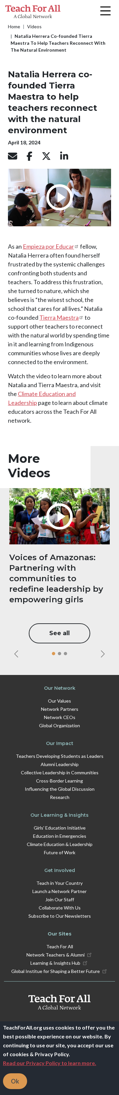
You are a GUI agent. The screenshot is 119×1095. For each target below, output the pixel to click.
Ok (15, 1081)
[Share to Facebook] (29, 156)
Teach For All (59, 946)
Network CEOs (59, 717)
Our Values (59, 701)
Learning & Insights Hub (55, 963)
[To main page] (59, 1002)
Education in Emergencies (59, 836)
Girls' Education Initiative (60, 828)
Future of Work (59, 852)
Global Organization (59, 725)
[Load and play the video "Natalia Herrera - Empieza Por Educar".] (59, 197)
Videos (34, 26)
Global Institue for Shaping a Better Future (55, 971)
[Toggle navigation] (105, 11)
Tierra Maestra (59, 317)
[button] (53, 653)
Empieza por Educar (48, 246)
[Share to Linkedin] (64, 156)
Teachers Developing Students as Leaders (59, 756)
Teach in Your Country (59, 883)
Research (59, 797)
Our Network (59, 688)
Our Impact (59, 743)
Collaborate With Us (60, 907)
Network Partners (59, 709)
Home (14, 26)
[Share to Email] (12, 156)
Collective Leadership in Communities (60, 772)
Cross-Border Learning (59, 781)
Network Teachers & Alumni (55, 955)
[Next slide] (103, 654)
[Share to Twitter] (46, 156)
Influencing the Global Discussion (60, 789)
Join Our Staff (59, 899)
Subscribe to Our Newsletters (59, 916)
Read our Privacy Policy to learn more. (49, 1063)
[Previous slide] (16, 654)
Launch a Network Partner (59, 891)
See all (59, 633)
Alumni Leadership (60, 764)
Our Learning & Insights (59, 815)
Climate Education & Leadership (60, 844)
